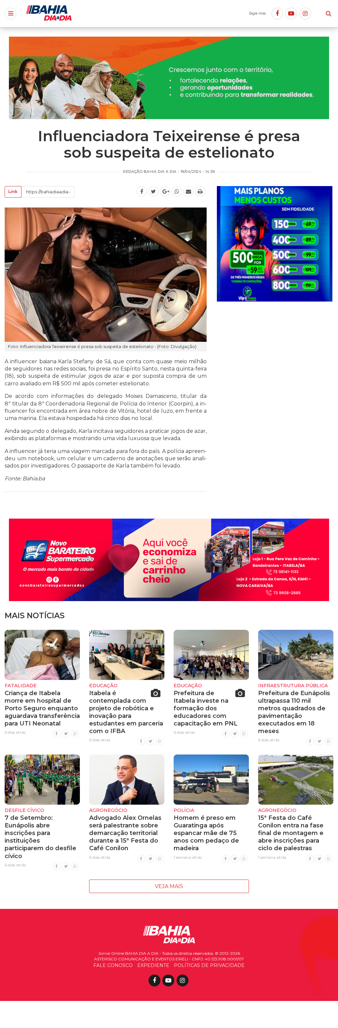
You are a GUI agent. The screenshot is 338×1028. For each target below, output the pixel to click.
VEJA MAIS (169, 886)
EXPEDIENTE (153, 965)
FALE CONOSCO (113, 965)
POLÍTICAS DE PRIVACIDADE (209, 965)
